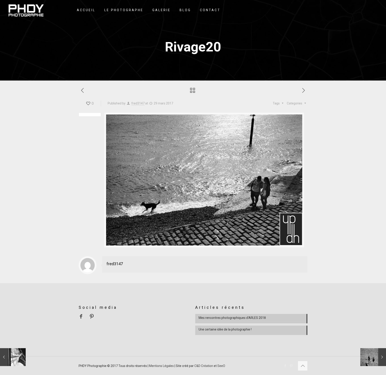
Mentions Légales (161, 366)
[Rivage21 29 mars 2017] (373, 357)
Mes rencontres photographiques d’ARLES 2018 (232, 318)
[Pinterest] (291, 366)
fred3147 (138, 103)
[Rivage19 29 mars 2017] (13, 357)
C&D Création (203, 366)
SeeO (221, 366)
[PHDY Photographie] (26, 10)
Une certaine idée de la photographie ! (225, 329)
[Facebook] (285, 366)
